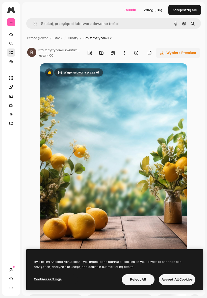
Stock (58, 38)
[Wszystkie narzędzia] (11, 78)
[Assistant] (11, 123)
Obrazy (73, 38)
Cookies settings (48, 279)
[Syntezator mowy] (11, 114)
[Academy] (11, 279)
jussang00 (45, 56)
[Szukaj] (11, 43)
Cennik (130, 10)
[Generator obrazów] (11, 96)
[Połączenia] (11, 270)
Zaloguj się (153, 10)
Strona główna (37, 38)
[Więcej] (11, 288)
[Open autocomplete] (33, 24)
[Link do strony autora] (31, 53)
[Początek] (11, 34)
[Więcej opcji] (124, 53)
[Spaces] (11, 87)
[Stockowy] (11, 52)
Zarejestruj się (184, 10)
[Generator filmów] (11, 105)
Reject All (138, 279)
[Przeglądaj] (11, 62)
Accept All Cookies (177, 279)
